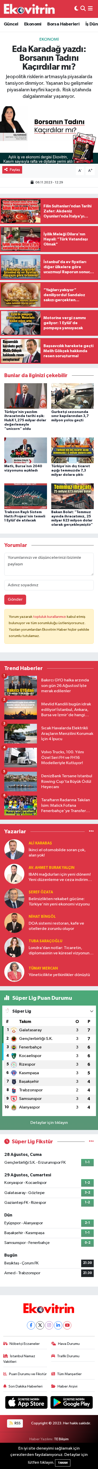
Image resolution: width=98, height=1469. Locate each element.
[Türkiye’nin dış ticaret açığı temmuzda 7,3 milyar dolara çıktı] (72, 450)
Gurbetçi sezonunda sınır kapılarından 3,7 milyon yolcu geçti (70, 416)
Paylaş (15, 170)
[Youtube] (67, 1325)
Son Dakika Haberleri (25, 1386)
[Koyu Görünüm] (76, 9)
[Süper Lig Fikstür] (91, 1142)
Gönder (15, 599)
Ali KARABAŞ (40, 843)
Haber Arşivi (67, 1386)
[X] (40, 1325)
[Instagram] (49, 1325)
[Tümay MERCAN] (14, 971)
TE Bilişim (61, 1439)
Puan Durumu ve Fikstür (28, 1374)
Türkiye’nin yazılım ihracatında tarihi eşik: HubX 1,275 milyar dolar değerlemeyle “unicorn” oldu (25, 420)
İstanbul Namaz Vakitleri (19, 1359)
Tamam (63, 1462)
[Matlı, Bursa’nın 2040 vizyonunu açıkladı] (25, 450)
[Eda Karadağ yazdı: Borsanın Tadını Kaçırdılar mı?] (49, 135)
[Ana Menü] (90, 9)
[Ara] (83, 9)
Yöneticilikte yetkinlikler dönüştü (59, 975)
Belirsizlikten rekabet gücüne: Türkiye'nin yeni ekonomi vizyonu (59, 901)
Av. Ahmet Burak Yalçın (51, 868)
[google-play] (72, 1403)
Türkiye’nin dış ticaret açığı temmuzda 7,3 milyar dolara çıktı (70, 470)
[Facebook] (31, 1325)
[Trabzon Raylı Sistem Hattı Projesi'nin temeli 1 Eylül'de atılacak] (25, 496)
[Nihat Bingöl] (14, 923)
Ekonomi (32, 24)
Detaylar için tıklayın (49, 1123)
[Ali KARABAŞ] (14, 849)
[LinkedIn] (58, 1325)
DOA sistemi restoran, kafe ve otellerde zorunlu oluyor (56, 926)
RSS (17, 1423)
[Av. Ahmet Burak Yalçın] (14, 874)
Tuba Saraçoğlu (45, 941)
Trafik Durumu (68, 1356)
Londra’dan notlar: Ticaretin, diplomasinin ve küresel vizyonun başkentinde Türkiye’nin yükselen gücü (59, 951)
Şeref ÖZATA (41, 892)
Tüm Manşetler (69, 1374)
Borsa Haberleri (63, 24)
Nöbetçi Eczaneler (25, 1344)
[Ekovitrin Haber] (29, 9)
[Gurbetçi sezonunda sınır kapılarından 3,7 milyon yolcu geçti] (72, 396)
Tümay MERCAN (43, 968)
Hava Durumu (69, 1344)
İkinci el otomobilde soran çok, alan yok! (57, 852)
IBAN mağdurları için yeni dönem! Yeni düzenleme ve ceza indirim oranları (60, 877)
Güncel (11, 24)
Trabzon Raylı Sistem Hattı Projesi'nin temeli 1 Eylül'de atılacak (24, 516)
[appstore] (27, 1403)
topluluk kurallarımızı (50, 617)
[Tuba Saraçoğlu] (14, 947)
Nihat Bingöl (42, 917)
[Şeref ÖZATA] (14, 898)
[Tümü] (91, 831)
